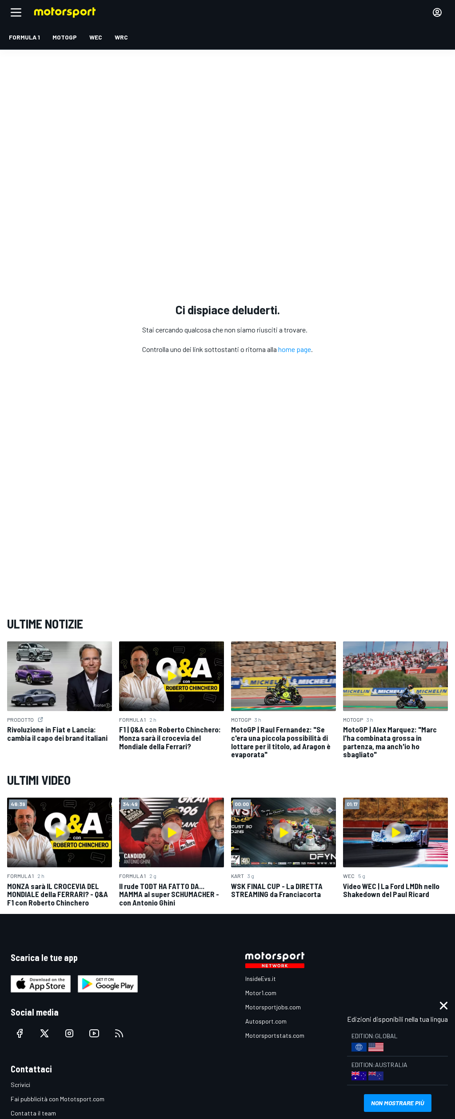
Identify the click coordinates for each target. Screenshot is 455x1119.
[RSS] (119, 1033)
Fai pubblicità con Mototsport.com (57, 1099)
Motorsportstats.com (274, 1035)
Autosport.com (266, 1021)
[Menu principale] (16, 12)
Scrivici (20, 1084)
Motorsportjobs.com (273, 1007)
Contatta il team (33, 1113)
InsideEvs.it (260, 978)
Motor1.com (260, 992)
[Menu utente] (437, 12)
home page (294, 349)
